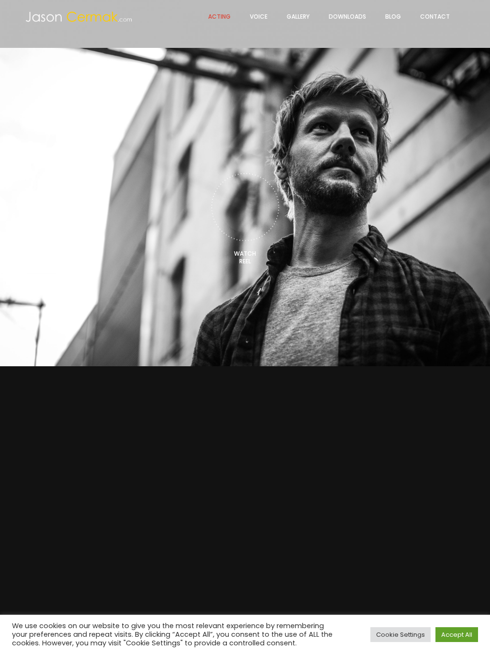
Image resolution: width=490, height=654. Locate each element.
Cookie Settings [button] (400, 634)
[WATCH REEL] (245, 207)
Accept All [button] (456, 634)
